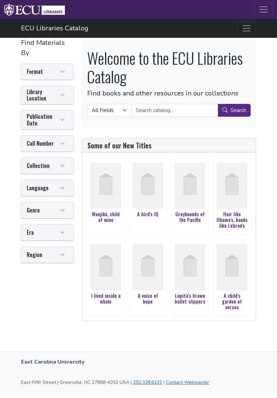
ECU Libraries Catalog (55, 28)
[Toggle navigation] (263, 9)
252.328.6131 (147, 382)
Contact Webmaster (187, 382)
